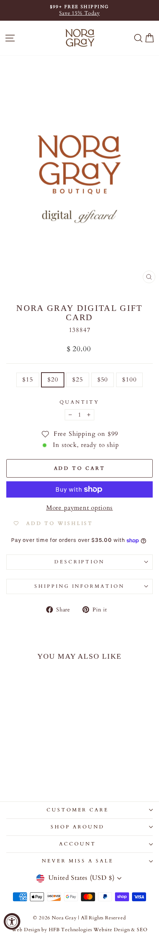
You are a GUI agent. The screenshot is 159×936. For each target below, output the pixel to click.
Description (79, 562)
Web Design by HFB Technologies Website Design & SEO (79, 930)
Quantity (79, 402)
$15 (27, 380)
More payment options (79, 508)
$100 (129, 380)
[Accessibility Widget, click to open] (12, 921)
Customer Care (78, 810)
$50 (102, 380)
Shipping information (79, 586)
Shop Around (78, 827)
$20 (52, 380)
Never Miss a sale (78, 861)
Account (77, 844)
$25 (77, 380)
